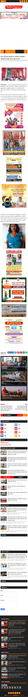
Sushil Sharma (21, 695)
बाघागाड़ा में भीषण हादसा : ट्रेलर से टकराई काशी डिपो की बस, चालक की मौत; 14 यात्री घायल (17, 573)
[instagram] (24, 1)
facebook (20, 415)
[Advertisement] (14, 35)
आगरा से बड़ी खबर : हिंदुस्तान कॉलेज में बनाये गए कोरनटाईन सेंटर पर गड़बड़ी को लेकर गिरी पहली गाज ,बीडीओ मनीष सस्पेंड (16, 645)
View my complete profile (6, 445)
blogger (25, 415)
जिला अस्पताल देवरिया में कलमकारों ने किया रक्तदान (16, 638)
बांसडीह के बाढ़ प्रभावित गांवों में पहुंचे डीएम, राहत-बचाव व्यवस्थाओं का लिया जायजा (12, 396)
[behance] (26, 1)
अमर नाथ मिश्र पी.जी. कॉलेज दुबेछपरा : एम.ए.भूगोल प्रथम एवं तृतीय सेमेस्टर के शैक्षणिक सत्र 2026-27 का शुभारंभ (17, 565)
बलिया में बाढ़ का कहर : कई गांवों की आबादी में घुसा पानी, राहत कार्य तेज (14, 382)
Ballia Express (5, 442)
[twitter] (22, 1)
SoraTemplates (10, 695)
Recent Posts (7, 477)
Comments (20, 477)
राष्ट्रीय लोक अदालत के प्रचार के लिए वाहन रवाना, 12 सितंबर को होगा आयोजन (14, 367)
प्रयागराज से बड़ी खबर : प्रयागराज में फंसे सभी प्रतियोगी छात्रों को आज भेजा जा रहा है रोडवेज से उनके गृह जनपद (17, 623)
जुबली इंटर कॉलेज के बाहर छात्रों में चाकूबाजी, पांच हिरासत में (16, 486)
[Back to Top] (19, 693)
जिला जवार (21, 61)
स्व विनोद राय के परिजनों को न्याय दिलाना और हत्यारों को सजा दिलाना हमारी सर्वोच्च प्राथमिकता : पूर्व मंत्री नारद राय (17, 465)
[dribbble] (13, 693)
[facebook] (20, 1)
